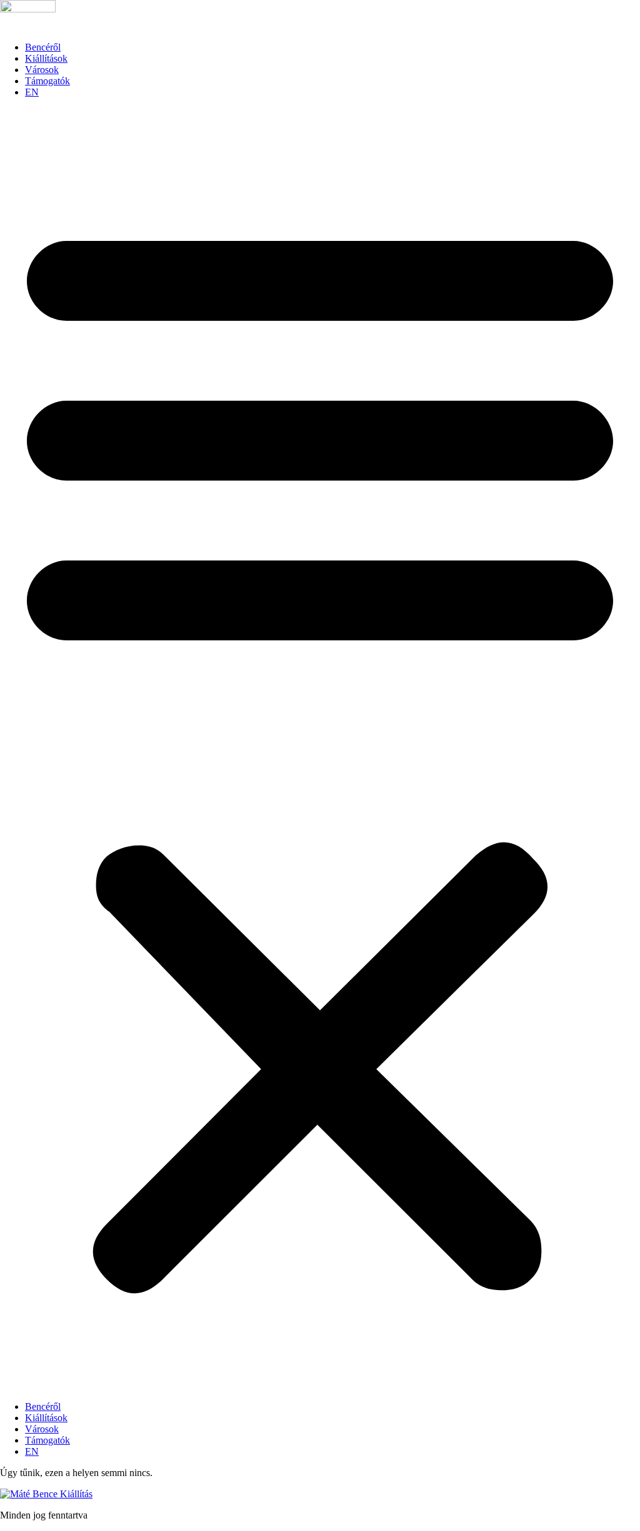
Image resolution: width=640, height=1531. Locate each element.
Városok (42, 69)
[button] (320, 749)
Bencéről (43, 47)
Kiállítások (46, 58)
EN (32, 92)
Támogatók (47, 81)
